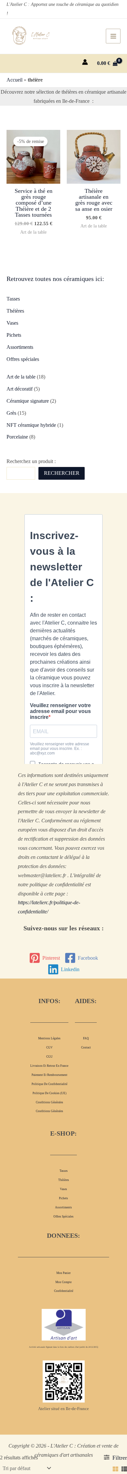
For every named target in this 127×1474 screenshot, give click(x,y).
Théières (15, 311)
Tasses (13, 299)
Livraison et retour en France (49, 1065)
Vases (12, 323)
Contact (86, 1047)
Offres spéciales (23, 359)
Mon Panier (63, 1273)
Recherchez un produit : (31, 461)
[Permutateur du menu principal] (113, 36)
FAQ (86, 1038)
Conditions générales (49, 1102)
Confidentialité (63, 1291)
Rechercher (61, 473)
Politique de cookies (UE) (49, 1093)
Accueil (14, 80)
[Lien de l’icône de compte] (85, 62)
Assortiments (20, 347)
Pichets (14, 335)
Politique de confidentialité (49, 1084)
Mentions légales (49, 1038)
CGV (49, 1047)
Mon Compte (63, 1282)
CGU (49, 1056)
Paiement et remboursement (49, 1075)
